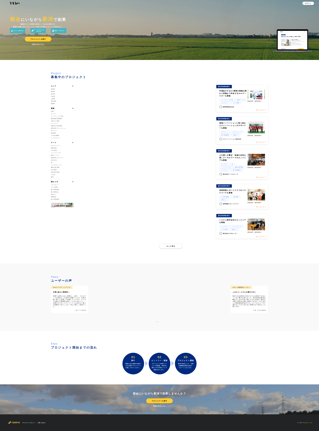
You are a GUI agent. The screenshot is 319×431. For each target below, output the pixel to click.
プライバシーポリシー (29, 422)
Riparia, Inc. (308, 422)
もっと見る (170, 246)
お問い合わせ (42, 422)
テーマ (53, 142)
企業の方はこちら (38, 44)
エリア (53, 86)
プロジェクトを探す (38, 39)
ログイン (308, 3)
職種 (53, 108)
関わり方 (54, 182)
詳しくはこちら (260, 110)
